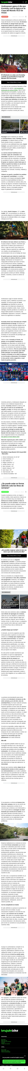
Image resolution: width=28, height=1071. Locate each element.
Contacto (3, 1042)
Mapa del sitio (4, 1040)
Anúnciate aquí (14, 35)
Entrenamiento (5, 491)
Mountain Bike (5, 16)
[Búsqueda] (23, 2)
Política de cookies (5, 1050)
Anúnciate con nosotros (6, 1041)
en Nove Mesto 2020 (13, 436)
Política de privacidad (5, 1051)
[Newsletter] (26, 2)
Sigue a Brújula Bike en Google (14, 82)
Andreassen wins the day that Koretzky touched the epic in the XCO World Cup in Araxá (14, 1061)
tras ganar (4, 436)
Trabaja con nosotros (5, 1043)
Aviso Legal (3, 1049)
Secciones (3, 1039)
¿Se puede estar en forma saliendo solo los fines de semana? (9, 130)
